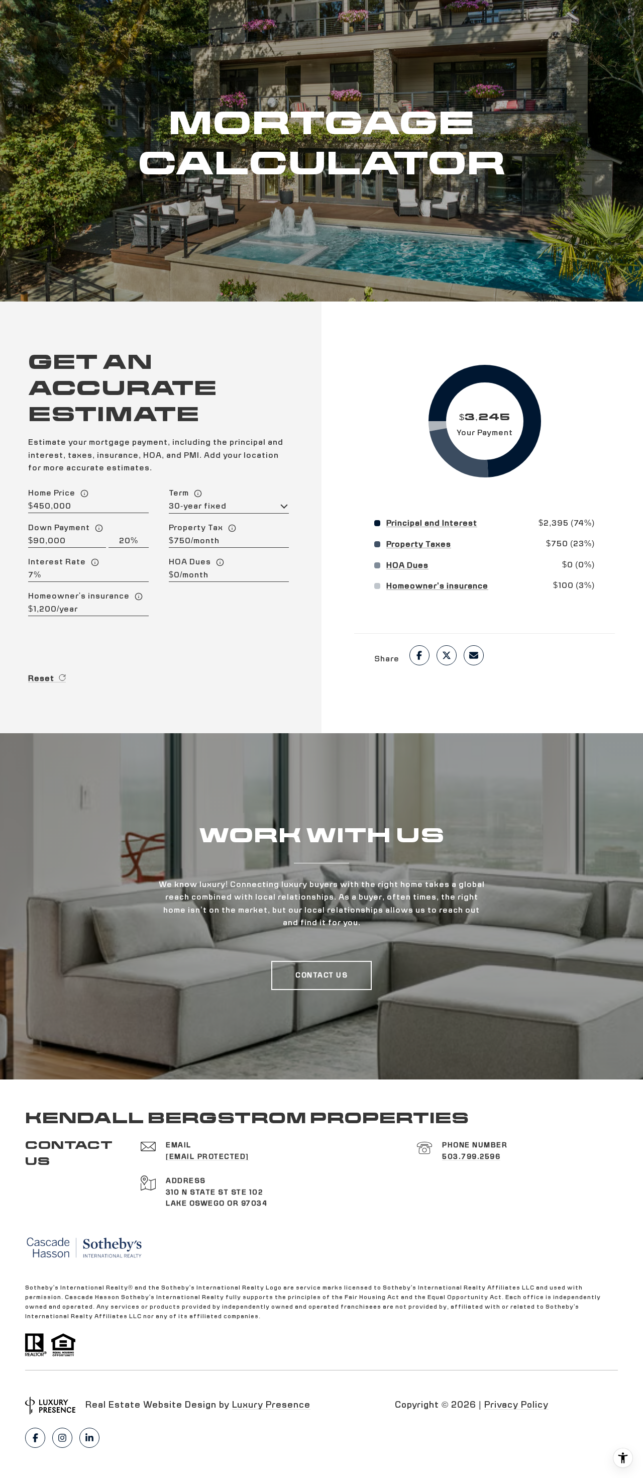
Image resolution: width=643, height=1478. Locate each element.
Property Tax (196, 528)
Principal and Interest (431, 523)
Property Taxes (418, 544)
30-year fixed (198, 506)
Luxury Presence (271, 1405)
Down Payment (59, 528)
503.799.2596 (471, 1156)
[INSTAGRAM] (62, 1438)
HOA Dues (190, 562)
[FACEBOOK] (35, 1438)
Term (179, 493)
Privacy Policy (516, 1405)
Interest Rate (57, 562)
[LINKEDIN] (89, 1438)
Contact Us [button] (321, 975)
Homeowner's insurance (79, 596)
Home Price (51, 493)
